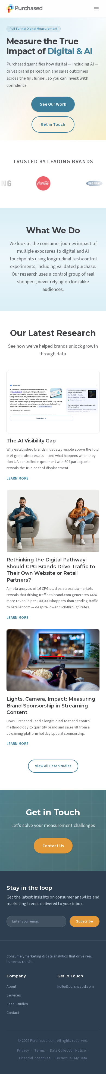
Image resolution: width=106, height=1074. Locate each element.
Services (14, 995)
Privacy (23, 1050)
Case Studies (17, 1004)
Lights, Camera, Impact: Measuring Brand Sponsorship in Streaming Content (51, 706)
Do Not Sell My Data (71, 1058)
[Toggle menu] (96, 8)
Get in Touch (53, 124)
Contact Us (53, 846)
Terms (39, 1050)
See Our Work (53, 104)
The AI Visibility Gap (31, 441)
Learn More (18, 478)
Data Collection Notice (68, 1050)
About (11, 986)
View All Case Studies (53, 766)
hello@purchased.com (75, 986)
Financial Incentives (35, 1058)
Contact (13, 1013)
